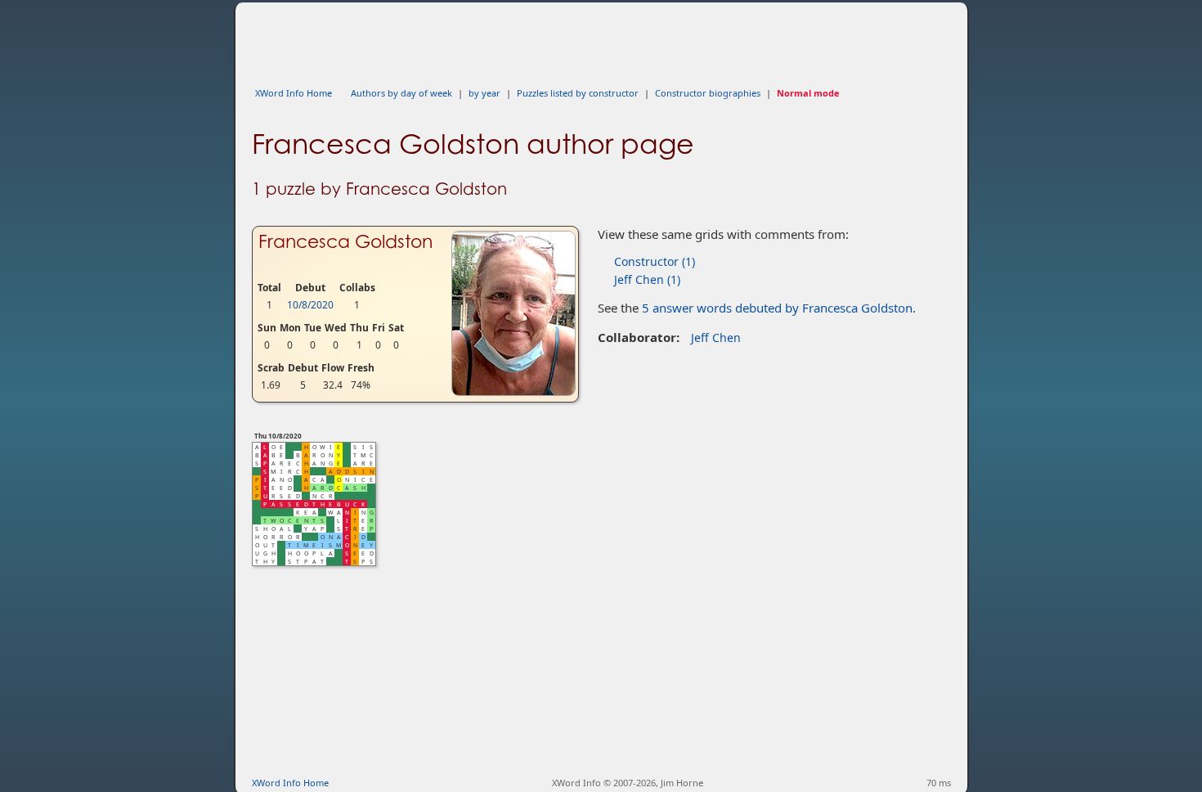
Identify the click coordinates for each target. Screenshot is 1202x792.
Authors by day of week (401, 93)
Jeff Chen (716, 337)
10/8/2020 (310, 305)
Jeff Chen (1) (647, 279)
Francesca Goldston (345, 241)
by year (484, 93)
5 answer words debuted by (777, 307)
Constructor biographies (707, 93)
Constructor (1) (654, 261)
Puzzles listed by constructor (578, 93)
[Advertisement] (549, 39)
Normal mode (808, 93)
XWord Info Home (293, 93)
